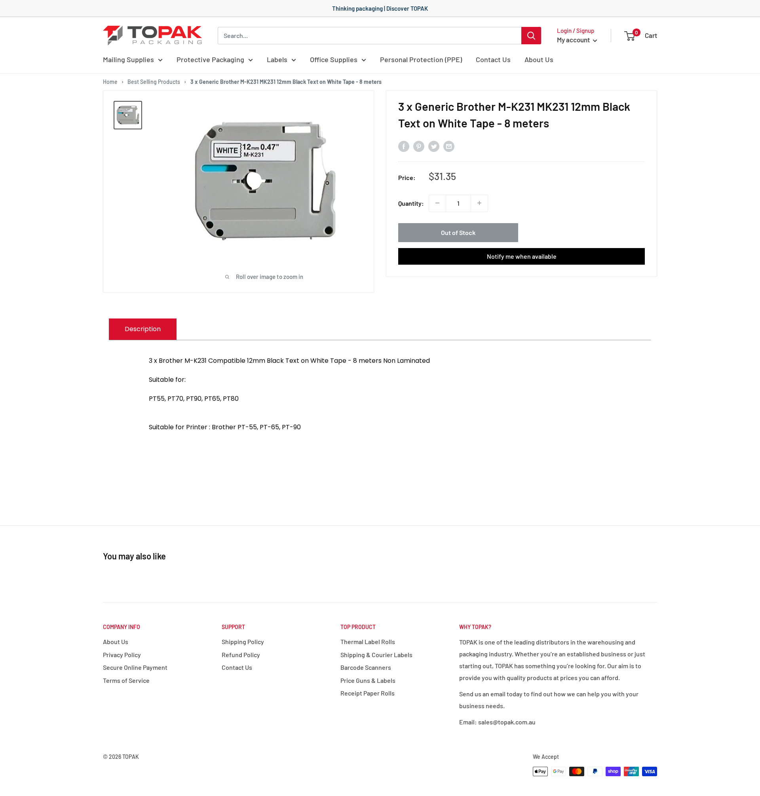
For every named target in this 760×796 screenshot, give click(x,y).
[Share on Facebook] (403, 146)
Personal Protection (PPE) (421, 59)
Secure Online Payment (135, 667)
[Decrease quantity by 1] (437, 203)
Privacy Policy (122, 654)
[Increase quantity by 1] (479, 203)
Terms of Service (126, 680)
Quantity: (411, 203)
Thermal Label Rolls (367, 641)
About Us (538, 59)
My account (574, 40)
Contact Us (493, 59)
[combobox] (369, 35)
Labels (277, 59)
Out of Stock (458, 232)
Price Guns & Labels (367, 680)
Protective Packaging (210, 59)
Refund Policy (241, 654)
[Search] (531, 35)
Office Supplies (333, 59)
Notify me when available (522, 256)
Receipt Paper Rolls (367, 693)
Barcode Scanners (365, 667)
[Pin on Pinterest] (418, 146)
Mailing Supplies (128, 59)
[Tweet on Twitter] (433, 146)
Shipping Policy (243, 641)
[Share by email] (448, 146)
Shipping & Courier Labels (376, 654)
